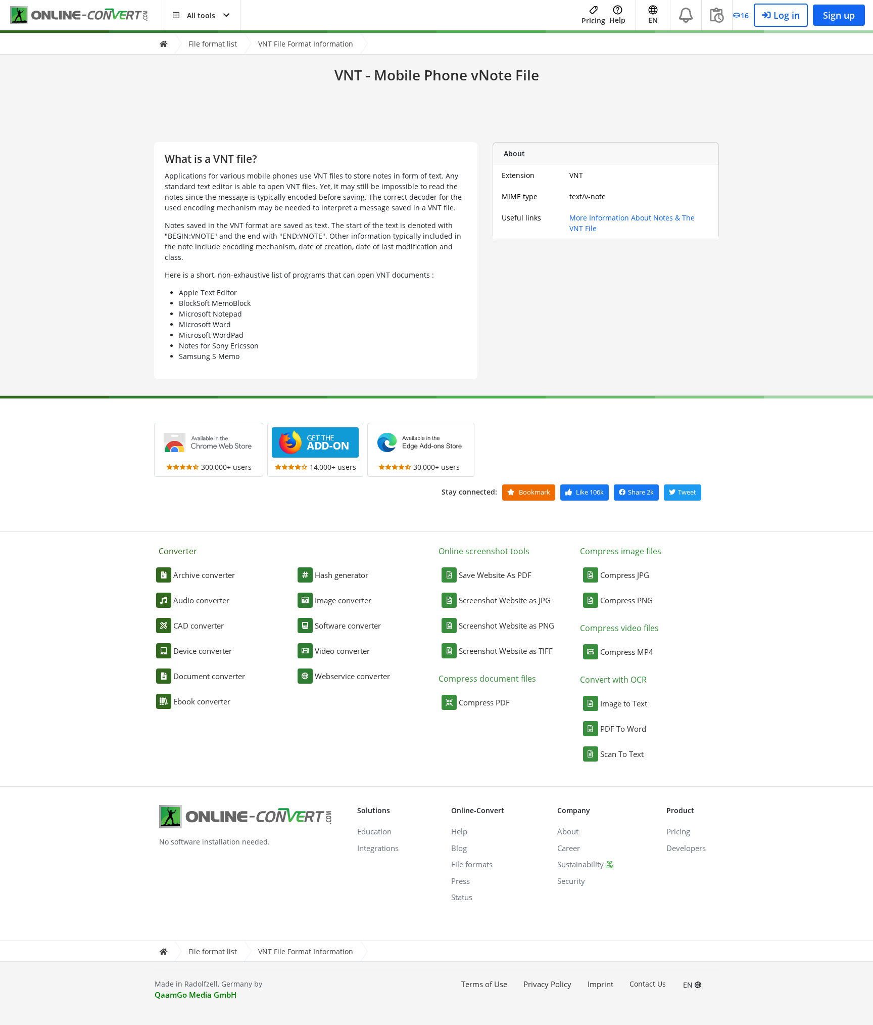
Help (617, 20)
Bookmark (533, 492)
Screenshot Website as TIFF (506, 651)
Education (374, 831)
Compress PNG (626, 600)
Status (461, 897)
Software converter (348, 625)
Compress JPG (624, 575)
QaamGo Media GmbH (195, 995)
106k (590, 492)
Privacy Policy (547, 984)
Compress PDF (484, 702)
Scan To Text (622, 754)
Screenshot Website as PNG (506, 625)
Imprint (600, 984)
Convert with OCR (613, 679)
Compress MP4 (626, 652)
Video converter (342, 651)
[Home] (163, 43)
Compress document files (487, 678)
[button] (201, 15)
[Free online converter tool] (86, 15)
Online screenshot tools (484, 551)
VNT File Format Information (305, 44)
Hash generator (341, 575)
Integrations (378, 848)
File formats (472, 864)
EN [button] (653, 20)
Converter (178, 551)
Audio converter (201, 600)
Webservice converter (352, 676)
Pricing (593, 20)
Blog (459, 848)
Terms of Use (484, 984)
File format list (212, 44)
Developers (686, 848)
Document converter (209, 676)
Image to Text (623, 703)
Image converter (343, 600)
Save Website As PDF (495, 575)
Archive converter (204, 575)
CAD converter (198, 625)
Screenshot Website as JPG (505, 600)
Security (571, 881)
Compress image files (620, 551)
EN (689, 985)
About (567, 831)
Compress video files (619, 628)
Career (568, 848)
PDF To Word (623, 729)
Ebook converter (201, 701)
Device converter (202, 651)
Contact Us (647, 984)
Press (460, 881)
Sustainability (580, 864)
